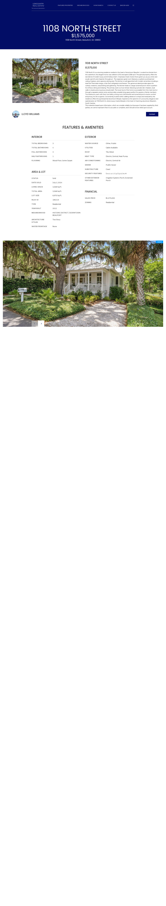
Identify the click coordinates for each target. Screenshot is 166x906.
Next (41, 323)
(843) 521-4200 (124, 5)
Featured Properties (65, 5)
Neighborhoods (83, 5)
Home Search (98, 5)
